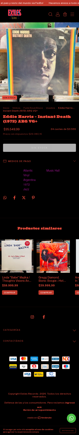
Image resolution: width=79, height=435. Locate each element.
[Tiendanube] (39, 418)
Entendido (68, 431)
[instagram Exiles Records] (32, 317)
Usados (50, 108)
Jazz (26, 189)
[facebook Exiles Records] (44, 317)
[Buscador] (50, 14)
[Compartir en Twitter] (24, 197)
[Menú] (72, 14)
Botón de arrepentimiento (39, 410)
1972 (26, 184)
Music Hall (53, 170)
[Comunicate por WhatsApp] (71, 418)
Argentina (29, 180)
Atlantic (28, 170)
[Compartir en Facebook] (15, 197)
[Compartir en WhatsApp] (5, 198)
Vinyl (26, 175)
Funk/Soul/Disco (33, 108)
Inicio (6, 108)
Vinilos (16, 108)
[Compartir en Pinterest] (33, 197)
